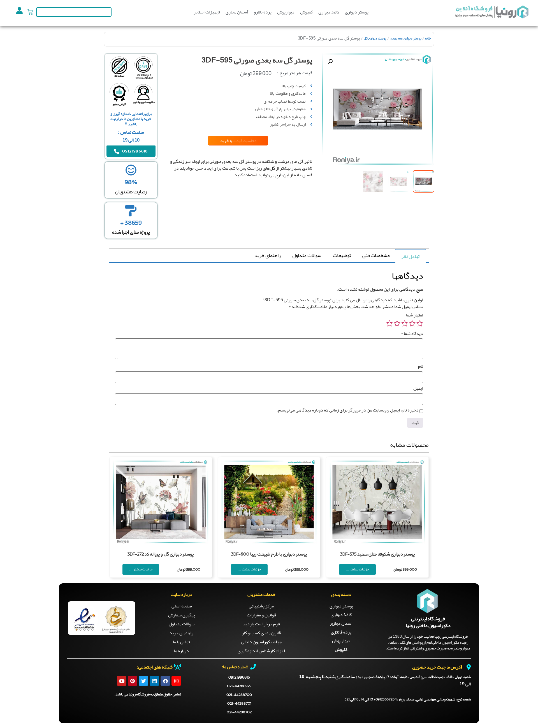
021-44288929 (239, 686)
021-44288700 (239, 695)
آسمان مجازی (237, 12)
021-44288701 (239, 703)
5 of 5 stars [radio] (389, 323)
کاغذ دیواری (328, 12)
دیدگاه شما (412, 333)
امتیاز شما (414, 315)
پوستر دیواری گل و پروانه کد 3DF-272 (160, 554)
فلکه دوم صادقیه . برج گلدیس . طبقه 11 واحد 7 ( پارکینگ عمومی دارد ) (413, 677)
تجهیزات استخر (207, 12)
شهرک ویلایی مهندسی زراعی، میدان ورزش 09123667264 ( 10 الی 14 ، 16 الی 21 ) (408, 699)
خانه (428, 38)
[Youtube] (121, 681)
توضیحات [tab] (342, 255)
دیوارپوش (285, 12)
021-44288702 (239, 712)
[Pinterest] (132, 681)
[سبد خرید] (30, 12)
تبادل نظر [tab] (410, 256)
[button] (330, 62)
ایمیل (418, 388)
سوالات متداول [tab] (306, 255)
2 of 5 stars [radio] (412, 323)
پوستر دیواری (356, 12)
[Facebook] (165, 681)
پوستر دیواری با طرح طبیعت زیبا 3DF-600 (269, 554)
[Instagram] (176, 681)
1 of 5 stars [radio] (419, 323)
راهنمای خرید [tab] (267, 255)
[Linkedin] (154, 681)
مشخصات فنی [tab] (376, 255)
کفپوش (306, 12)
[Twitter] (143, 681)
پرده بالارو (263, 12)
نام (420, 366)
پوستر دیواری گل (375, 38)
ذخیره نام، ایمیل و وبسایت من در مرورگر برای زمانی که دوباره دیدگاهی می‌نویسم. (348, 410)
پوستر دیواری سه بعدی (405, 38)
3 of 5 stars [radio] (404, 323)
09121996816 (239, 677)
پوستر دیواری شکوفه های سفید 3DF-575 (377, 554)
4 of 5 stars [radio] (397, 323)
